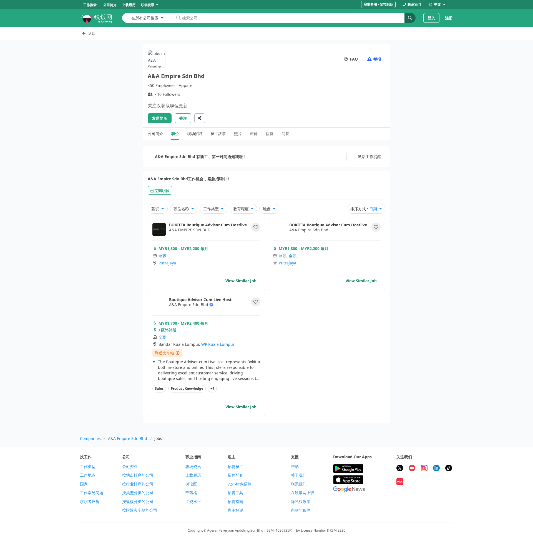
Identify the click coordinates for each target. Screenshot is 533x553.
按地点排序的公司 (137, 475)
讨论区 (191, 484)
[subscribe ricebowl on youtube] (412, 469)
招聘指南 (235, 501)
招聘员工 (235, 466)
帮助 (295, 466)
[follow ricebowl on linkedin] (436, 469)
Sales (159, 388)
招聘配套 (235, 475)
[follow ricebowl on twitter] (399, 469)
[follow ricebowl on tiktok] (448, 469)
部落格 (191, 492)
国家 (84, 484)
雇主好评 (235, 510)
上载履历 (193, 475)
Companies (90, 438)
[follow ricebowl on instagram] (424, 469)
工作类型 (87, 466)
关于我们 (298, 475)
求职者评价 (89, 501)
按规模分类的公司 (137, 501)
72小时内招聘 (240, 484)
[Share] (199, 118)
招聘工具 (235, 492)
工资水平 (193, 501)
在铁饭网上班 (302, 492)
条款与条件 (300, 510)
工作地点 (87, 475)
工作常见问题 (91, 492)
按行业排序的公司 (137, 484)
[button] (255, 227)
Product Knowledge (187, 388)
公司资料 (130, 466)
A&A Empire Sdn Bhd (127, 438)
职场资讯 (193, 466)
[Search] (410, 18)
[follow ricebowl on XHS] (399, 482)
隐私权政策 (300, 501)
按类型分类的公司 (137, 492)
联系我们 (298, 484)
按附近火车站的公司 (139, 510)
